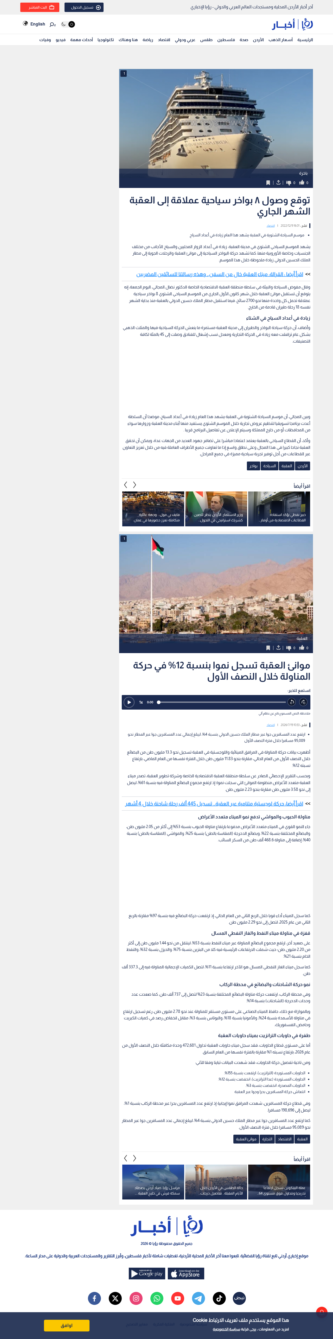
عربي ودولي (185, 39)
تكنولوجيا (106, 39)
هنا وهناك (128, 39)
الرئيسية (305, 39)
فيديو (61, 39)
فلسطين (226, 39)
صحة (244, 39)
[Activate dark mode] (68, 24)
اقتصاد (164, 39)
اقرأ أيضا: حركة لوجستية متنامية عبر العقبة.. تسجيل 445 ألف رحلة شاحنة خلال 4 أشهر (214, 803)
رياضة (148, 39)
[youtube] (177, 1298)
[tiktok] (219, 1298)
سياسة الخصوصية (226, 1329)
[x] (115, 1298)
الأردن (258, 39)
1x (141, 702)
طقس (206, 39)
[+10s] (303, 702)
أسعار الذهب (280, 39)
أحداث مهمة (81, 39)
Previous (134, 484)
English (37, 24)
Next (125, 484)
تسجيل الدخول (82, 7)
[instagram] (136, 1298)
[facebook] (94, 1298)
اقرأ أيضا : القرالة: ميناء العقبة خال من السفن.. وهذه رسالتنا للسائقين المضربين (219, 274)
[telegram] (198, 1298)
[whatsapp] (156, 1298)
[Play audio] (129, 702)
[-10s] (292, 702)
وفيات (45, 39)
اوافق (67, 1325)
